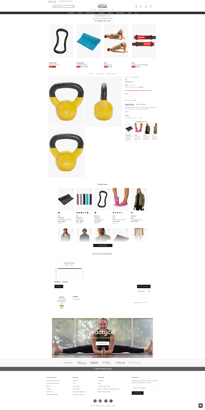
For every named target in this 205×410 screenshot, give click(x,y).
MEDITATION (110, 13)
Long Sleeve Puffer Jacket (146, 137)
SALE (136, 13)
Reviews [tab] (57, 282)
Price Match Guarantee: (102, 15)
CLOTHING (80, 13)
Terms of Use (76, 386)
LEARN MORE (102, 343)
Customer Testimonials (104, 386)
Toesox (135, 135)
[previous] (64, 16)
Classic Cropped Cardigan (155, 137)
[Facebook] (95, 401)
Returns (48, 386)
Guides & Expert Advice (52, 383)
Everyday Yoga (128, 135)
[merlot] (79, 212)
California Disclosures (78, 394)
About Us (75, 380)
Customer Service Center (53, 380)
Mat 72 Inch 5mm (80, 218)
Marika (144, 135)
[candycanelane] (115, 212)
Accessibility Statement (79, 391)
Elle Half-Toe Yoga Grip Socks (137, 137)
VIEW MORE (103, 245)
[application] (200, 405)
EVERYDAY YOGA (52, 1)
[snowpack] (113, 212)
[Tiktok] (111, 401)
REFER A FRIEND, (104, 369)
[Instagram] (100, 401)
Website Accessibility (52, 394)
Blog (99, 383)
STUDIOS (113, 9)
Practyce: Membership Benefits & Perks (108, 389)
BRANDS (130, 13)
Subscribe (137, 393)
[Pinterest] (106, 401)
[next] (140, 16)
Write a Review (145, 287)
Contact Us (49, 391)
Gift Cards (101, 380)
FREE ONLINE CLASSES (103, 9)
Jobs (74, 383)
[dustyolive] (132, 212)
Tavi (153, 135)
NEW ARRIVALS (71, 13)
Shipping (48, 389)
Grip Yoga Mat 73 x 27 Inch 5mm (129, 137)
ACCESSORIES (101, 13)
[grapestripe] (117, 212)
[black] (58, 212)
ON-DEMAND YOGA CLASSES (65, 1)
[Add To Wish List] (119, 78)
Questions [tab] (65, 282)
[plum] (87, 212)
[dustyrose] (85, 212)
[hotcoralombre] (122, 212)
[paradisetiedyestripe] (120, 212)
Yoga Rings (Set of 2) (98, 218)
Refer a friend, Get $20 (104, 391)
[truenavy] (77, 212)
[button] (127, 77)
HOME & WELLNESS (120, 13)
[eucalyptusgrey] (83, 212)
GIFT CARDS (93, 9)
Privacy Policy (76, 389)
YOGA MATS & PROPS (90, 13)
